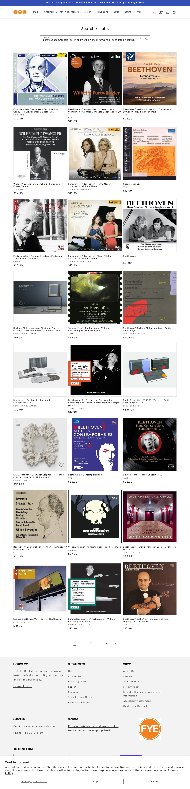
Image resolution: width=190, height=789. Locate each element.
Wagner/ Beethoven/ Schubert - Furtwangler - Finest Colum (38, 185)
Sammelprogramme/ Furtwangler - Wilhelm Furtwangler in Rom (92, 620)
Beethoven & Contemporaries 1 (85, 475)
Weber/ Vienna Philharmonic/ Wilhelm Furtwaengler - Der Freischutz (89, 329)
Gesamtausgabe (132, 184)
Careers (127, 676)
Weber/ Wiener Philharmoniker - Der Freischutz (94, 547)
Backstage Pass (77, 681)
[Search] (146, 39)
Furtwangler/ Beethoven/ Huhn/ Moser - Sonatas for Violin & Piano (90, 185)
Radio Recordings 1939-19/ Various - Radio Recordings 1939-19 (146, 401)
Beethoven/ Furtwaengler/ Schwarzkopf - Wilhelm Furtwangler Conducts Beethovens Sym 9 (94, 111)
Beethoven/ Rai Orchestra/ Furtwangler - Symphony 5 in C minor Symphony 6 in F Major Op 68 (93, 402)
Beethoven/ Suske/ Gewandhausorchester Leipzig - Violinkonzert (146, 620)
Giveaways (73, 719)
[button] (36, 12)
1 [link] (75, 643)
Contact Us (74, 676)
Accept (94, 781)
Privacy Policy (131, 687)
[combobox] (95, 39)
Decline (154, 781)
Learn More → (22, 686)
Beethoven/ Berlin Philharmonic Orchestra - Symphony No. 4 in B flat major (147, 110)
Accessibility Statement (137, 701)
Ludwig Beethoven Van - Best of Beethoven (37, 619)
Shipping (73, 692)
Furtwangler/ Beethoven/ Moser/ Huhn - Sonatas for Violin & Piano (90, 257)
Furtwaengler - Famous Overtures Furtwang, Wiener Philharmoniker (38, 257)
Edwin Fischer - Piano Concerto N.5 (142, 475)
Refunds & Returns (79, 702)
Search (72, 687)
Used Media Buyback (135, 706)
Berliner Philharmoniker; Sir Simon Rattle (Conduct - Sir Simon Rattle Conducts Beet (37, 329)
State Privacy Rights (80, 697)
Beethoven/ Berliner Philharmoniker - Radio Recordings (147, 329)
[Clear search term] (140, 39)
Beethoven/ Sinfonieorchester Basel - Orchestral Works (150, 548)
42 (107, 643)
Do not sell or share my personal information (142, 694)
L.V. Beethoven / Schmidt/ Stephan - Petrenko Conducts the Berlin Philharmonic (38, 476)
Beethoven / (130, 256)
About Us (128, 671)
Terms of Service (132, 681)
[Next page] (115, 643)
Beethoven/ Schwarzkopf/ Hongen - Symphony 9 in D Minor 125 (40, 548)
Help (70, 671)
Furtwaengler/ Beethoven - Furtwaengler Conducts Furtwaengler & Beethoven (36, 110)
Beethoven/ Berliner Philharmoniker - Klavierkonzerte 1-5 (33, 401)
